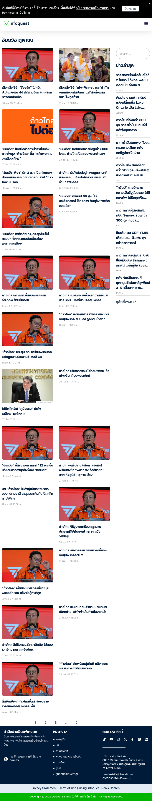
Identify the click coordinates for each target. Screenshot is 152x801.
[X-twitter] (125, 739)
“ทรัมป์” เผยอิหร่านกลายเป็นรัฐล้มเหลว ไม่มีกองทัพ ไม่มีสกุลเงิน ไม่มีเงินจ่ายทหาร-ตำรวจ (133, 197)
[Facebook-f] (132, 739)
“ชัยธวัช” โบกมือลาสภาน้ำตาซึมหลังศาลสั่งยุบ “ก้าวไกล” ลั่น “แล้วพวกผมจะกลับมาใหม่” (27, 154)
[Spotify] (139, 739)
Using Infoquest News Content (100, 787)
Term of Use (68, 787)
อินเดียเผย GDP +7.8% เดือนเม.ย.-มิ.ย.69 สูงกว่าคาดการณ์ (132, 238)
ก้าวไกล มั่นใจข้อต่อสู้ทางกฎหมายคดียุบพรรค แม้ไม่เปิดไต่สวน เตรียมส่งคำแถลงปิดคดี (83, 178)
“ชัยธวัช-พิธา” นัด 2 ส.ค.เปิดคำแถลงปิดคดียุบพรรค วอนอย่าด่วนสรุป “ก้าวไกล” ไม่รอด (27, 178)
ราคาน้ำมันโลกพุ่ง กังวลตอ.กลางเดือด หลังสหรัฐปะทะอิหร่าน (133, 147)
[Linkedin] (146, 739)
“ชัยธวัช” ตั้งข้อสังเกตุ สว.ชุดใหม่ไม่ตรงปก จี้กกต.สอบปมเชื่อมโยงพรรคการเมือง (25, 239)
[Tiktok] (104, 739)
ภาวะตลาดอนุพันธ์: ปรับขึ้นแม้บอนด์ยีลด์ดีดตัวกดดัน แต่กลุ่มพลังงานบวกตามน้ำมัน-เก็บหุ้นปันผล (132, 265)
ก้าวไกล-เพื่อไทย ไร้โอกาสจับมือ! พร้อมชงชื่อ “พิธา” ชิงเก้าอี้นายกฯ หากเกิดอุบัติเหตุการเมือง (81, 470)
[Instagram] (118, 739)
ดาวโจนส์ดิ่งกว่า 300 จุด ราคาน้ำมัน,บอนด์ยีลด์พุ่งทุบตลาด (131, 125)
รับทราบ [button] (130, 8)
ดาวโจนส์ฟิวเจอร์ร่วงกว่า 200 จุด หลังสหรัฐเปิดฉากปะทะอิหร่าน (132, 170)
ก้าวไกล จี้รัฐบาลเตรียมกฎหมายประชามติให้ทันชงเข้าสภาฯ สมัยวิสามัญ (80, 532)
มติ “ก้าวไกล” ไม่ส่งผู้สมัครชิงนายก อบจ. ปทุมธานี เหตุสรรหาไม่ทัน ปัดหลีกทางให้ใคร (27, 494)
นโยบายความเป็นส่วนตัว (92, 7)
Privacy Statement (44, 787)
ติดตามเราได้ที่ (113, 731)
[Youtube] (111, 739)
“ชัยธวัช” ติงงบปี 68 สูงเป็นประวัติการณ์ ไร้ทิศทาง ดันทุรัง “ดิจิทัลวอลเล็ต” (84, 201)
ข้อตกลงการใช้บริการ (16, 12)
